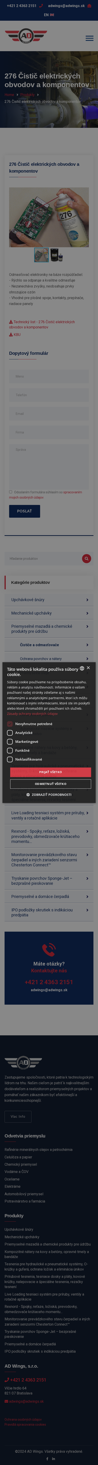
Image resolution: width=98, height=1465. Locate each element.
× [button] (88, 668)
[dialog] (49, 732)
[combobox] (82, 668)
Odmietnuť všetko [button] (50, 784)
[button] (49, 794)
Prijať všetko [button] (50, 772)
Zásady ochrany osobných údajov (32, 713)
